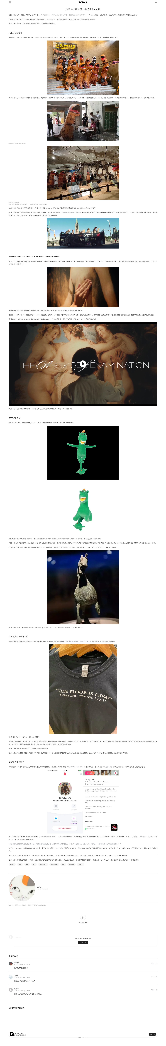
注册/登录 (83, 942)
